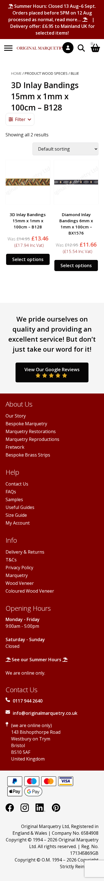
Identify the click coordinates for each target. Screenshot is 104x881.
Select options (28, 259)
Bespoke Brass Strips (28, 455)
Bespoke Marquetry (26, 424)
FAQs (11, 492)
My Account (18, 523)
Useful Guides (20, 507)
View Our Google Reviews (52, 369)
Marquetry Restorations (31, 431)
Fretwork (15, 447)
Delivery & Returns (25, 552)
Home (16, 73)
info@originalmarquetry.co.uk (45, 713)
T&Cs (11, 560)
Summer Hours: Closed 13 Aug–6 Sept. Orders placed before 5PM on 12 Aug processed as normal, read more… (52, 13)
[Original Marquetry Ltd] (41, 45)
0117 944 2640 (27, 701)
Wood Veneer (20, 583)
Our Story (16, 416)
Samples (14, 499)
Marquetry (17, 575)
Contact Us (17, 484)
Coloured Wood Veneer (30, 591)
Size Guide (16, 515)
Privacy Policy (19, 567)
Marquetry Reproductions (32, 439)
